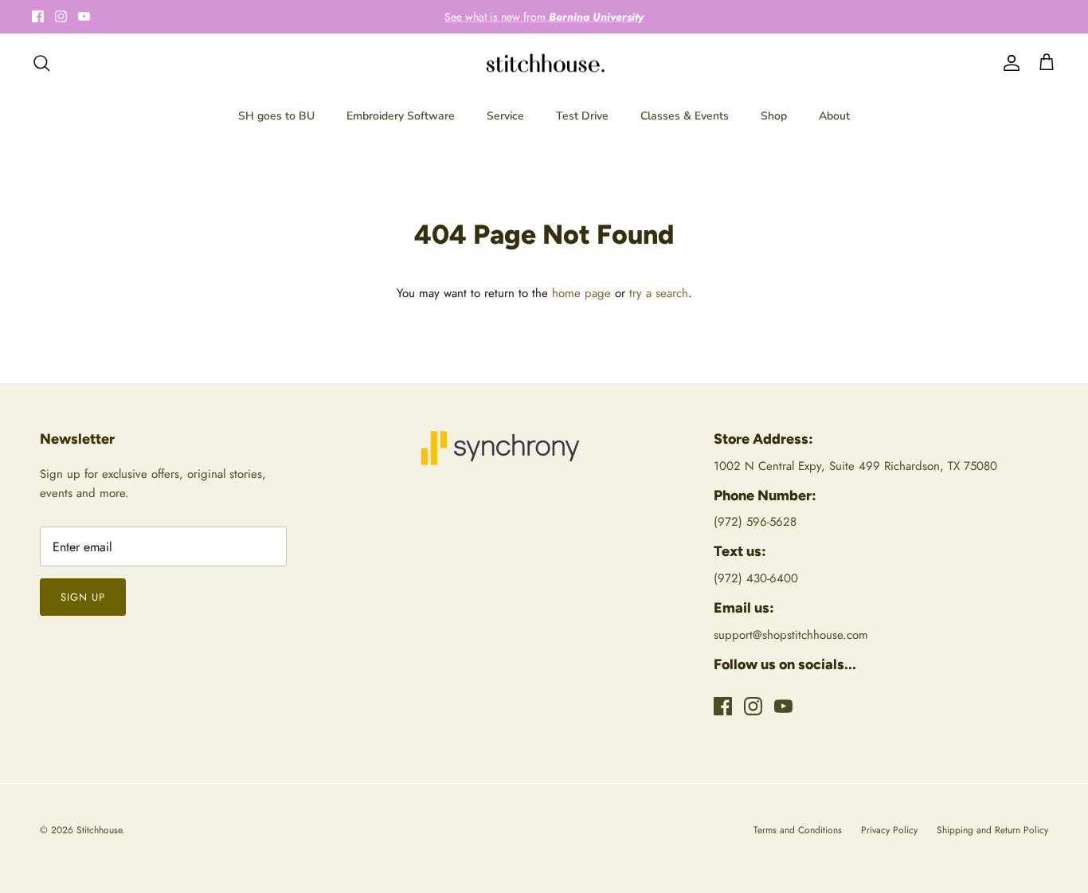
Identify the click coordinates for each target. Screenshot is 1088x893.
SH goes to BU (276, 115)
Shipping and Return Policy (992, 830)
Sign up (83, 597)
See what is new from (544, 17)
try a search (658, 293)
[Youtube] (84, 16)
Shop (774, 115)
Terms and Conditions (797, 830)
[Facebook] (38, 16)
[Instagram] (61, 16)
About (834, 115)
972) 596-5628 (757, 522)
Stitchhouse (99, 830)
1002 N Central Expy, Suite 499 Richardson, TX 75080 (855, 466)
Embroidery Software (400, 115)
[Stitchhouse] (544, 63)
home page (581, 293)
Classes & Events (684, 115)
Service (505, 115)
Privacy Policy (889, 830)
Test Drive (582, 115)
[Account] (1008, 62)
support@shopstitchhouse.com (791, 635)
